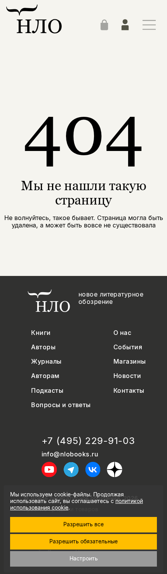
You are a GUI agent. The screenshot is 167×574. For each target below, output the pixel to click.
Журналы (46, 361)
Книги (40, 332)
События (127, 347)
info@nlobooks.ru (70, 454)
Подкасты (47, 390)
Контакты (128, 390)
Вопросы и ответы (61, 405)
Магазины (129, 361)
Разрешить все (83, 524)
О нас (122, 332)
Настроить (84, 558)
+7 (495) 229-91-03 (88, 440)
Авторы (43, 347)
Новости (127, 376)
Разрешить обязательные (83, 541)
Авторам (45, 376)
